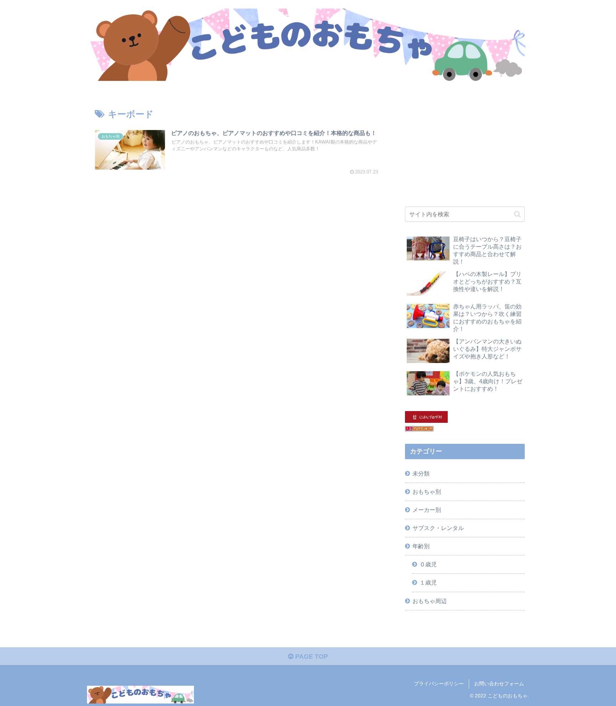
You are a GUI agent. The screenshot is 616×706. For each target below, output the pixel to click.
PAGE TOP (310, 656)
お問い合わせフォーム (499, 683)
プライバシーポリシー (439, 683)
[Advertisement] (465, 146)
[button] (517, 214)
